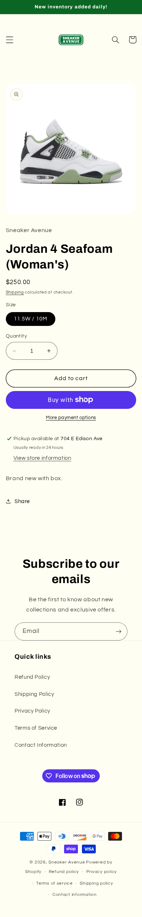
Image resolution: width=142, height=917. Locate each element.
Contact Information (41, 745)
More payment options (71, 417)
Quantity (16, 336)
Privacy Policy (32, 711)
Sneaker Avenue (66, 862)
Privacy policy (101, 872)
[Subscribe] (118, 631)
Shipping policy (96, 883)
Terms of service (54, 883)
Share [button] (22, 501)
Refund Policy (32, 677)
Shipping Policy (34, 694)
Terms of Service (36, 728)
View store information (42, 458)
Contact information (74, 895)
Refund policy (64, 872)
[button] (9, 39)
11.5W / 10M (31, 319)
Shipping (15, 292)
